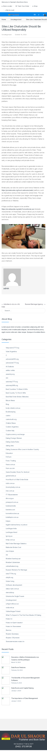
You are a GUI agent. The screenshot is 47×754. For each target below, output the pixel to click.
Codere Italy (10, 430)
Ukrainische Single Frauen (15, 596)
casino (8, 415)
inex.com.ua (10, 491)
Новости (9, 619)
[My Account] (39, 14)
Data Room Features (18, 667)
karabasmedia (11, 506)
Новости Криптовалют (14, 622)
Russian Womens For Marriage (16, 570)
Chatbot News (11, 423)
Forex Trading (11, 461)
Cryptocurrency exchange (15, 434)
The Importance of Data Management (24, 698)
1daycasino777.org (12, 348)
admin (6, 288)
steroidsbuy (10, 592)
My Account (10, 10)
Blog (7, 404)
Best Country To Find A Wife (16, 393)
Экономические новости (15, 641)
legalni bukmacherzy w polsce (16, 525)
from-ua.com (10, 468)
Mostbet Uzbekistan (13, 562)
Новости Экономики (13, 626)
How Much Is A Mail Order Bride (17, 479)
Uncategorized (16, 19)
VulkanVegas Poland (13, 611)
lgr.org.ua (9, 536)
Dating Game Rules (12, 442)
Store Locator (7, 6)
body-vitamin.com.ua (13, 408)
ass (7, 378)
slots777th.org (11, 574)
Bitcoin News (10, 400)
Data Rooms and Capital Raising (22, 688)
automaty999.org (12, 385)
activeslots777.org (12, 363)
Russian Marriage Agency (35, 304)
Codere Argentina (12, 427)
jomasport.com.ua (12, 502)
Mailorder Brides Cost (13, 547)
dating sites (10, 446)
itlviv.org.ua (10, 498)
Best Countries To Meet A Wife (17, 389)
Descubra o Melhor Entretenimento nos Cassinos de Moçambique (25, 658)
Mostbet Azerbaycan (13, 558)
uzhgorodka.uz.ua (12, 604)
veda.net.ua (10, 607)
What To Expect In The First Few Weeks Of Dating (23, 615)
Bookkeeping (10, 412)
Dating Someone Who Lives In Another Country (22, 449)
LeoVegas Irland (11, 532)
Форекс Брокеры (12, 634)
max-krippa (10, 551)
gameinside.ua (11, 476)
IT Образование (12, 494)
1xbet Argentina (11, 351)
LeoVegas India (11, 528)
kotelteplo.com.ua (12, 517)
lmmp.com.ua (10, 540)
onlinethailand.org (12, 566)
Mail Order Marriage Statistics (16, 543)
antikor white (10, 370)
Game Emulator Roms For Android (17, 472)
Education (9, 453)
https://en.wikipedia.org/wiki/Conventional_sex (18, 209)
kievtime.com (10, 510)
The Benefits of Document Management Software (25, 679)
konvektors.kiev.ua (12, 513)
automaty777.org (12, 382)
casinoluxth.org (11, 419)
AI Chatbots (10, 366)
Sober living (10, 581)
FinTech (8, 457)
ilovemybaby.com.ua (13, 487)
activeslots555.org (12, 359)
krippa (8, 521)
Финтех (8, 630)
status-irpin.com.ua (12, 589)
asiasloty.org (10, 374)
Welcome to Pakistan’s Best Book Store (15, 2)
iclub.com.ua (10, 483)
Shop (35, 6)
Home (4, 19)
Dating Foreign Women (14, 438)
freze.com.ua (10, 464)
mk (7, 555)
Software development (14, 585)
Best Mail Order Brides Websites (17, 397)
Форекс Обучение (12, 638)
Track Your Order (23, 6)
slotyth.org (9, 577)
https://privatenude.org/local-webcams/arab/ (17, 190)
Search (35, 14)
